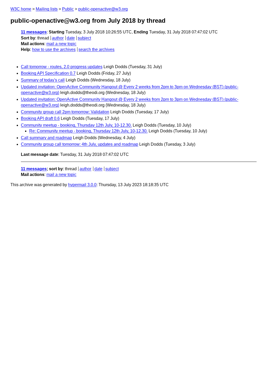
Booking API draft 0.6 (40, 118)
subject (84, 38)
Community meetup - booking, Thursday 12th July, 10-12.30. (76, 125)
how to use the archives (54, 49)
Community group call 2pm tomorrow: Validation (65, 112)
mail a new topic (61, 44)
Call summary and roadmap (46, 138)
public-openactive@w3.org (103, 9)
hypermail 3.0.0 (82, 184)
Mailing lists (47, 9)
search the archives (96, 49)
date (71, 38)
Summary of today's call (43, 80)
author (58, 38)
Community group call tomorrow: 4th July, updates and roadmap (79, 144)
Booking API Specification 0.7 (48, 73)
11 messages (34, 32)
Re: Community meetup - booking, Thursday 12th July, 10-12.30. (88, 131)
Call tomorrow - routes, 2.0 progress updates (61, 66)
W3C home (20, 9)
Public (68, 9)
